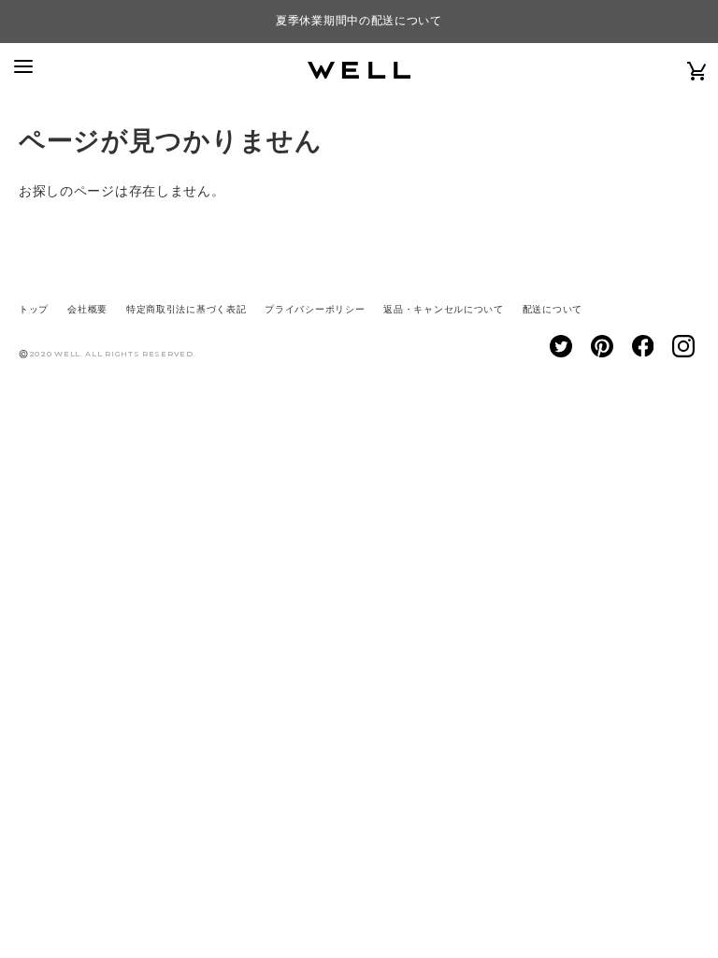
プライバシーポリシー (315, 309)
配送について (552, 309)
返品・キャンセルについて (443, 309)
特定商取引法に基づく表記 (186, 309)
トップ (34, 309)
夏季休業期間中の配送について (359, 20)
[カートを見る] (697, 70)
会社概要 (87, 309)
